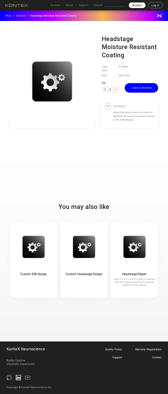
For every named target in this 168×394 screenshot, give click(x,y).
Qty (104, 82)
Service (20, 15)
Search (98, 5)
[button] (55, 5)
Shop (8, 15)
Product (55, 5)
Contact (157, 357)
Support (83, 5)
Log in (155, 5)
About (69, 5)
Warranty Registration (148, 349)
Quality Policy (113, 349)
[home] (16, 5)
